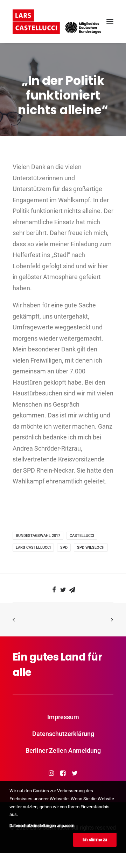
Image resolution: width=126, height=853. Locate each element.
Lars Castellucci (33, 547)
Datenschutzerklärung (63, 733)
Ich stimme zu (95, 839)
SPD (64, 547)
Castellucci (82, 535)
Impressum (63, 717)
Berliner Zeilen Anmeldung (63, 750)
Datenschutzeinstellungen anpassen (42, 825)
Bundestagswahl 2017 (38, 535)
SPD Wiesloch (91, 547)
